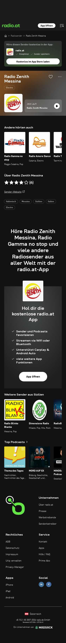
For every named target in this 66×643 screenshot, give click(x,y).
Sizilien (38, 202)
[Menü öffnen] (62, 25)
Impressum (12, 554)
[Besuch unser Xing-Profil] (48, 584)
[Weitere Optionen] (60, 77)
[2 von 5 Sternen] (11, 182)
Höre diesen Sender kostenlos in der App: (29, 44)
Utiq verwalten (13, 561)
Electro (9, 88)
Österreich (35, 614)
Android (10, 597)
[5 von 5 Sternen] (26, 182)
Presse (42, 511)
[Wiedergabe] (57, 106)
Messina (26, 202)
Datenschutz (12, 548)
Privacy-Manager (15, 567)
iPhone (9, 585)
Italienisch (11, 202)
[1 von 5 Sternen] (6, 182)
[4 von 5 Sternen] (21, 182)
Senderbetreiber (47, 524)
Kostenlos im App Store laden (33, 62)
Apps (41, 548)
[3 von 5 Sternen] (16, 182)
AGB (8, 542)
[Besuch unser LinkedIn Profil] (41, 584)
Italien (51, 202)
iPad (8, 591)
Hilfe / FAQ (44, 554)
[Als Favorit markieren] (51, 76)
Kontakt (43, 542)
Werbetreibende (47, 517)
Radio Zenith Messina (37, 108)
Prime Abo (44, 561)
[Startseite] (5, 35)
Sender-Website (12, 192)
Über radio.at (46, 505)
